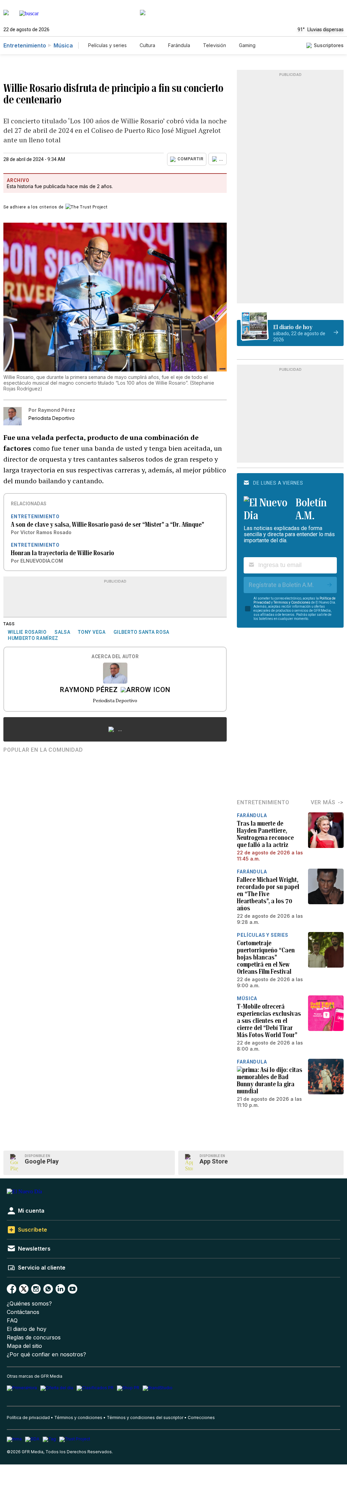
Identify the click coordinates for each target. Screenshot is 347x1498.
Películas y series (107, 45)
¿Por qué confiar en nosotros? (46, 1354)
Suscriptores (329, 45)
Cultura (147, 45)
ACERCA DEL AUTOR (115, 656)
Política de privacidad (28, 1417)
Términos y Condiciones (291, 602)
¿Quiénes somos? (29, 1303)
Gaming (247, 45)
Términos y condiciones (78, 1417)
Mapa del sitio (24, 1346)
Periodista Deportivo (115, 700)
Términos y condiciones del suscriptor (145, 1417)
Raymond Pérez (89, 690)
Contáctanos (23, 1312)
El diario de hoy (26, 1329)
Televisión (214, 45)
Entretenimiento (24, 45)
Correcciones (201, 1417)
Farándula (179, 45)
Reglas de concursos (34, 1337)
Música (63, 45)
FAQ (12, 1320)
